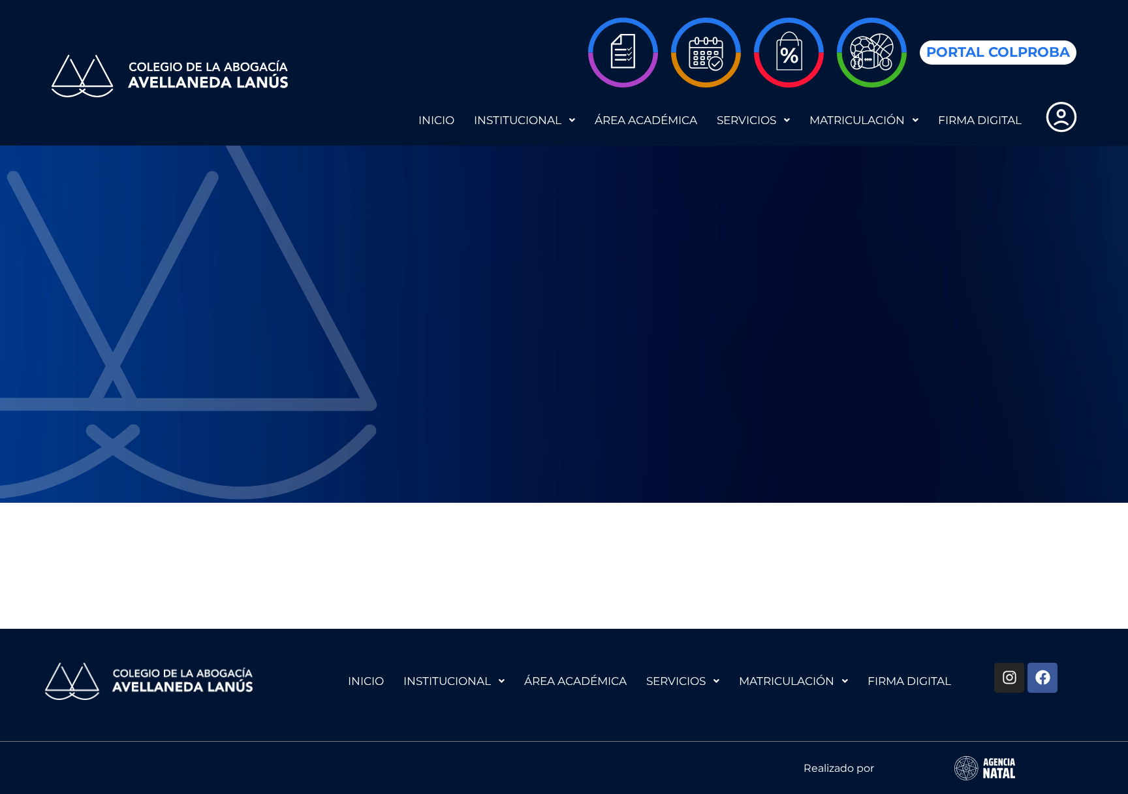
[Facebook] (1042, 678)
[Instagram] (1009, 678)
